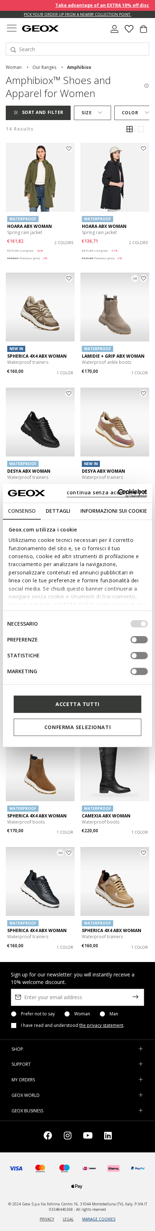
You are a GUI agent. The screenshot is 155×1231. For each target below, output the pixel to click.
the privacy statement (101, 1025)
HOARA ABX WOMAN (29, 226)
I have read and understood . (72, 1025)
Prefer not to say (38, 1014)
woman (14, 67)
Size (86, 113)
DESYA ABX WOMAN (28, 471)
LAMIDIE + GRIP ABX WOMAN (113, 356)
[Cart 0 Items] (143, 31)
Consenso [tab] (22, 510)
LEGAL (68, 1219)
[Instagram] (67, 1137)
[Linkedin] (108, 1137)
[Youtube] (88, 1137)
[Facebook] (48, 1137)
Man (114, 1014)
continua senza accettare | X (106, 492)
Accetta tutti (77, 704)
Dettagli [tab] (58, 510)
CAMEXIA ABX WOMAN (106, 816)
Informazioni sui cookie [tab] (113, 510)
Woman (82, 1014)
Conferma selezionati (77, 727)
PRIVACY (47, 1219)
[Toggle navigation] (11, 29)
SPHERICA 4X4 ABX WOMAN (37, 356)
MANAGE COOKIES (98, 1219)
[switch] (139, 639)
